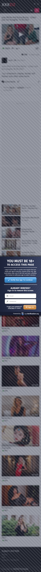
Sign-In (31, 307)
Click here (11, 308)
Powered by (17, 313)
